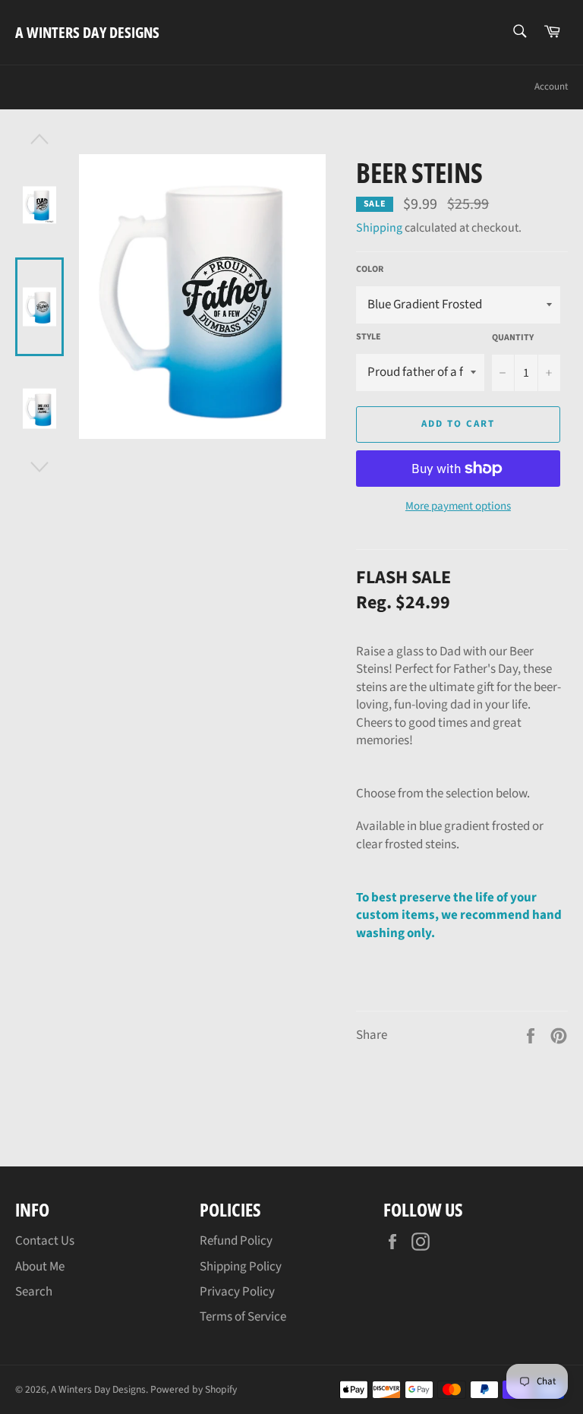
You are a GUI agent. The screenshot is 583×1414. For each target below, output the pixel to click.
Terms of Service (243, 1317)
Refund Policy (236, 1241)
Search (33, 1292)
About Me (40, 1267)
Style (368, 337)
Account (551, 86)
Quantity (513, 338)
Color (369, 270)
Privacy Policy (237, 1292)
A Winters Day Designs (87, 32)
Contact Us (44, 1241)
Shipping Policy (241, 1267)
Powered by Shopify (193, 1389)
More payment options (458, 506)
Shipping (379, 227)
